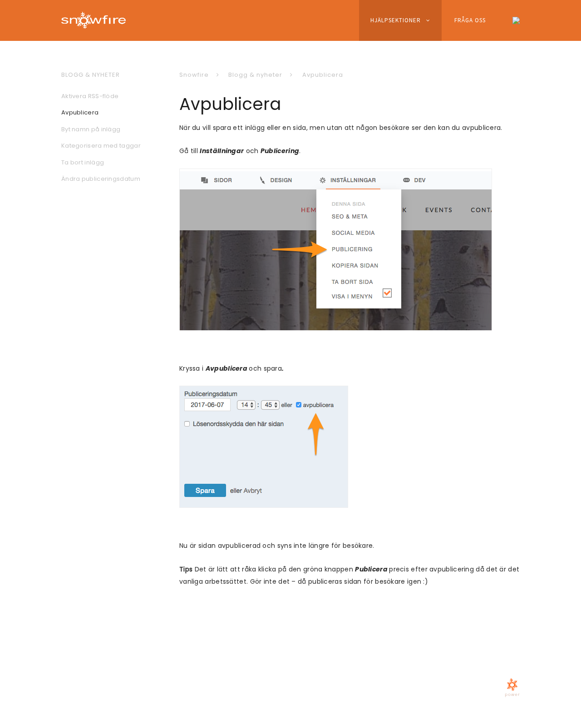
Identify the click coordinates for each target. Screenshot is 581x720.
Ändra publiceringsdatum (100, 178)
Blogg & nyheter (255, 74)
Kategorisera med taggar (101, 145)
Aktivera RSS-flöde (89, 96)
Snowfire (194, 74)
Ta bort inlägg (82, 162)
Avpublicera (322, 74)
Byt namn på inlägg (90, 129)
